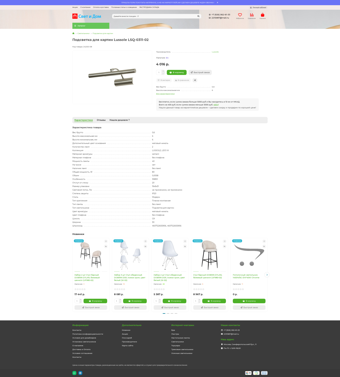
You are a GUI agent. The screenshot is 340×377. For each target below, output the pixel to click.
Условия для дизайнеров (84, 338)
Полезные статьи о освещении (124, 7)
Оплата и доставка (101, 7)
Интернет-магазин (182, 325)
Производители (129, 342)
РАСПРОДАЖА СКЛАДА (149, 7)
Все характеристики (165, 94)
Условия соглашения (82, 353)
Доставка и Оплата (81, 349)
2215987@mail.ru (220, 17)
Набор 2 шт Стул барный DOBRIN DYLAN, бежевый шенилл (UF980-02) (87, 277)
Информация (80, 325)
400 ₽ (216, 105)
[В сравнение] (106, 246)
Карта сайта (127, 345)
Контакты (76, 330)
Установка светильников (84, 342)
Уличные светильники (181, 353)
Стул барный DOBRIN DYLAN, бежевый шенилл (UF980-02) (207, 276)
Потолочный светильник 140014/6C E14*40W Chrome (246, 276)
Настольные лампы (180, 338)
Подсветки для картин (103, 33)
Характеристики (83, 120)
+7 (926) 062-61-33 (221, 14)
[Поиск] (198, 16)
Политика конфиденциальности (87, 334)
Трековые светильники (182, 349)
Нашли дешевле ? (120, 120)
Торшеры (175, 345)
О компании (85, 7)
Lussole (215, 52)
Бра (173, 330)
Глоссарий (127, 338)
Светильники (83, 33)
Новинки (126, 330)
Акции (75, 7)
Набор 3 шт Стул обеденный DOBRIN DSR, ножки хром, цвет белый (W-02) (129, 277)
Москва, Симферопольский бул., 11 (240, 344)
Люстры (175, 334)
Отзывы (101, 120)
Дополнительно (131, 325)
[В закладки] (106, 241)
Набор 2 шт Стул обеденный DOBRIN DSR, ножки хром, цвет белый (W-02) (169, 277)
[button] (73, 274)
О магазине (77, 345)
